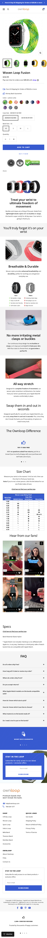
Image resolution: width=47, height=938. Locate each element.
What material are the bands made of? (16, 714)
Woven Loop (7, 821)
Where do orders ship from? (12, 678)
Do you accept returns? (11, 685)
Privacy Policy (30, 828)
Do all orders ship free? (11, 664)
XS (6, 128)
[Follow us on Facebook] (17, 907)
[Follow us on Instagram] (21, 907)
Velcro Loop (7, 828)
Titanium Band (8, 836)
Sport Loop (6, 825)
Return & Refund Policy (33, 825)
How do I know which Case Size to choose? (17, 707)
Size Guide (29, 817)
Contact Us (6, 862)
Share (5, 171)
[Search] (8, 9)
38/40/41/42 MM (10, 118)
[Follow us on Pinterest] (25, 907)
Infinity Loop (7, 817)
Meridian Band (8, 840)
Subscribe (23, 888)
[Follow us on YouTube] (29, 907)
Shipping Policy (31, 821)
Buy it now (23, 154)
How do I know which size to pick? (14, 700)
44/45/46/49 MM (27, 118)
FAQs (4, 858)
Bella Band (6, 832)
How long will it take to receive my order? (17, 671)
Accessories (6, 844)
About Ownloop (8, 854)
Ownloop (19, 900)
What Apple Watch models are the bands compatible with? (21, 692)
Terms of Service (31, 832)
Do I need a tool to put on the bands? (16, 721)
